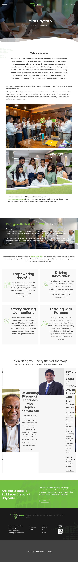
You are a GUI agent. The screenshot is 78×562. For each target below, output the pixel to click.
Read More (29, 449)
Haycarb (33, 25)
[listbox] (73, 4)
